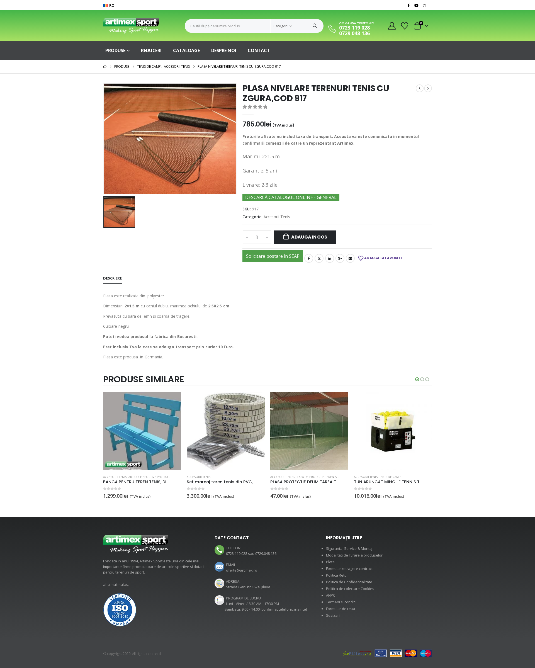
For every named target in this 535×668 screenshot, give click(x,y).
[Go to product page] (142, 431)
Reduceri (151, 50)
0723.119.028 (236, 553)
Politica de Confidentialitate (349, 581)
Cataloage (186, 50)
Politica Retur (337, 575)
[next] (428, 88)
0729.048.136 (265, 553)
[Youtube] (416, 5)
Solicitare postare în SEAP (273, 256)
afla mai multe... (116, 584)
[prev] (420, 88)
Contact (259, 50)
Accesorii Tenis (277, 216)
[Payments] (387, 653)
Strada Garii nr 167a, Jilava (248, 586)
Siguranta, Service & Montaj (349, 548)
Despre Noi (223, 50)
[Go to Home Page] (104, 66)
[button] (417, 379)
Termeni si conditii (341, 601)
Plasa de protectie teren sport (320, 477)
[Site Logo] (131, 26)
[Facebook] (408, 5)
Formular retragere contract (349, 568)
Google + (339, 258)
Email (350, 258)
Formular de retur (341, 608)
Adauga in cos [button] (172, 401)
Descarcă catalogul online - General (291, 197)
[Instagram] (424, 5)
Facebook (308, 258)
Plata (330, 561)
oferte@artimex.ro (241, 570)
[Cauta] (315, 26)
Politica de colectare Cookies (350, 588)
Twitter (319, 258)
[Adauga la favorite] (178, 477)
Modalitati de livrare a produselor (354, 555)
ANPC (330, 595)
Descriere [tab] (112, 278)
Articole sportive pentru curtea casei (158, 477)
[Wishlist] (404, 26)
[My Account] (391, 26)
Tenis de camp (389, 477)
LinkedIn (329, 258)
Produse (115, 50)
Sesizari (333, 615)
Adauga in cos (309, 237)
